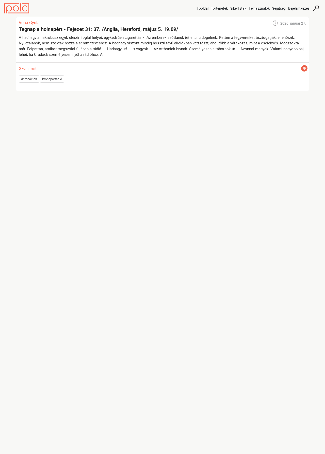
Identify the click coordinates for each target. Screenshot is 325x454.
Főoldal (202, 8)
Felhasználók (259, 8)
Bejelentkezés (299, 8)
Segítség (279, 8)
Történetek (219, 8)
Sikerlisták (238, 8)
